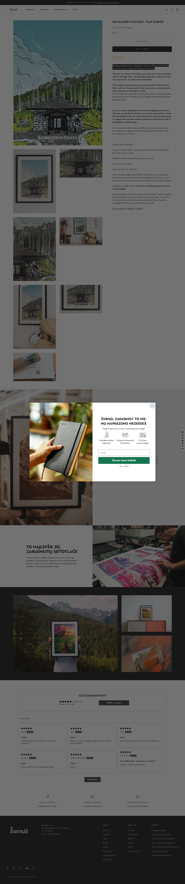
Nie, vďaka (124, 466)
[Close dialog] (152, 406)
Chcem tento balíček (124, 460)
